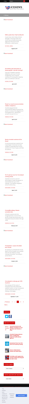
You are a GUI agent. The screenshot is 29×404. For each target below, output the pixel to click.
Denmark (7, 116)
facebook (10, 316)
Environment (8, 187)
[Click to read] (14, 26)
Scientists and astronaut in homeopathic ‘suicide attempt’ (14, 69)
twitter (6, 316)
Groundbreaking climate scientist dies (12, 211)
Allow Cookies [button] (21, 395)
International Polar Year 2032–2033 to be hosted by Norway (16, 343)
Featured (7, 46)
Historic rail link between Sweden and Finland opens (15, 350)
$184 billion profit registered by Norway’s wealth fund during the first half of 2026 (17, 358)
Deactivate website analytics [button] (12, 395)
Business (7, 81)
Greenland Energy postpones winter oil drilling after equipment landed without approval (16, 336)
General (11, 46)
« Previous (7, 302)
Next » (6, 305)
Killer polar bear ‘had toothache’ (14, 35)
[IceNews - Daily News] (14, 10)
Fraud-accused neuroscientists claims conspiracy (14, 104)
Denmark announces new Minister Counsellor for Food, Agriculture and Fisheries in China (16, 328)
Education (11, 223)
